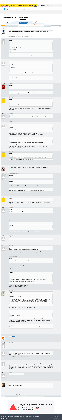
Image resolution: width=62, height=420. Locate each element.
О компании (3, 415)
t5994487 (3, 235)
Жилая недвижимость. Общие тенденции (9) (16, 17)
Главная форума (5, 15)
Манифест (20, 415)
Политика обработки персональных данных (8, 416)
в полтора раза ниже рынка (19, 51)
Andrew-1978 (3, 83)
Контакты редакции (8, 415)
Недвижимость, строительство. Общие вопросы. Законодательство (21, 15)
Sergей (2, 38)
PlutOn (2, 290)
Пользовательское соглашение (28, 415)
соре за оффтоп (13, 336)
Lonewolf (3, 60)
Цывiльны (3, 207)
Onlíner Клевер (42, 5)
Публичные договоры (36, 415)
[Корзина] (60, 9)
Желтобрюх (3, 97)
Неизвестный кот (4, 342)
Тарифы (17, 415)
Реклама (13, 415)
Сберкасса (3, 372)
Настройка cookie (37, 416)
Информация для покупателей (29, 416)
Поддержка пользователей (19, 416)
